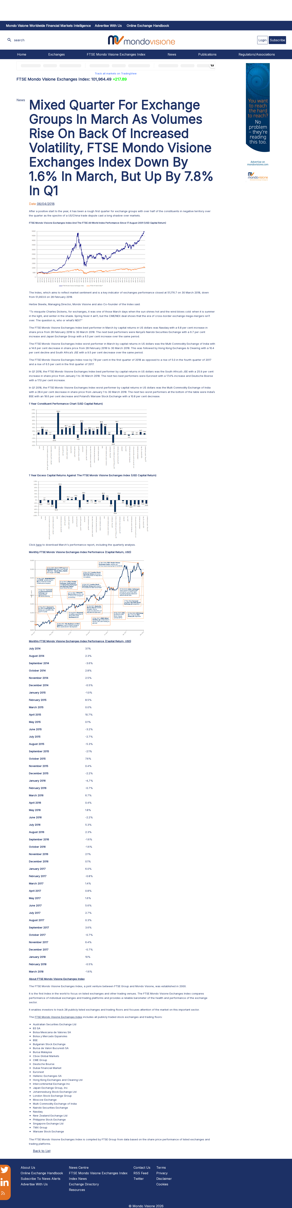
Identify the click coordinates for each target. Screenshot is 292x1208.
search (19, 40)
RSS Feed (140, 1173)
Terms (161, 1168)
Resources (77, 1190)
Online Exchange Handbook (148, 26)
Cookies (162, 1184)
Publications (207, 54)
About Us (28, 1168)
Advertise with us (108, 26)
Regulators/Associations (257, 54)
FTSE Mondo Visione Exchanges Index (116, 54)
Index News (78, 1179)
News (172, 54)
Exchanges (56, 54)
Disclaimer (164, 1179)
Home (21, 54)
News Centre (79, 1168)
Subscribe (277, 40)
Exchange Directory (84, 1184)
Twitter (138, 1179)
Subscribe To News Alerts (40, 1179)
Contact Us (141, 1168)
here (39, 544)
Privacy (162, 1173)
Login (262, 40)
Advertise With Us (34, 1184)
